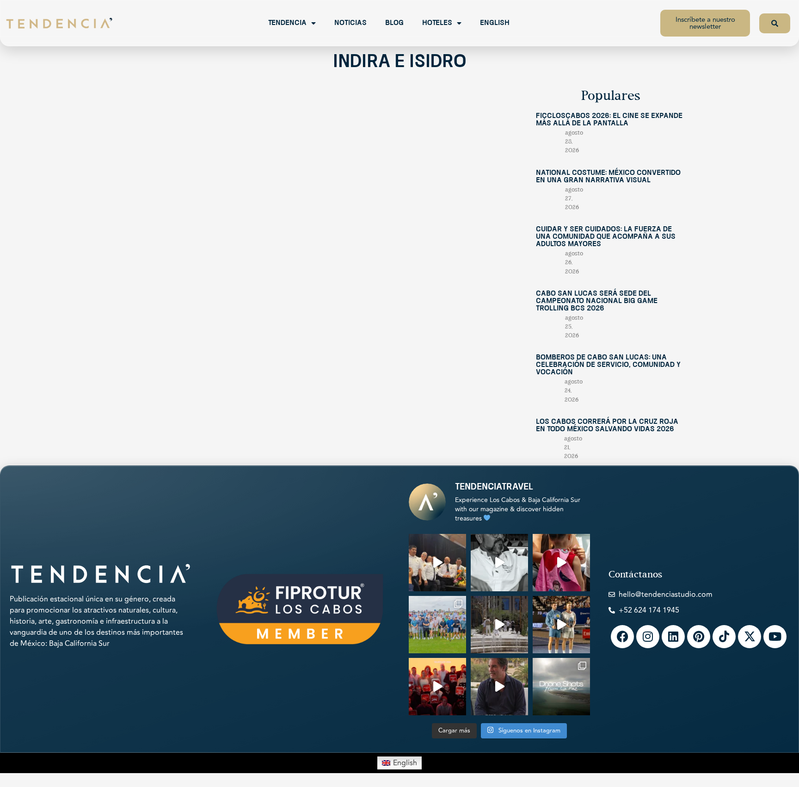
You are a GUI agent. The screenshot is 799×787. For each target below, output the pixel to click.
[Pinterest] (698, 636)
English (495, 23)
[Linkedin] (673, 636)
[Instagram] (647, 636)
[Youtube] (775, 636)
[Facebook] (622, 636)
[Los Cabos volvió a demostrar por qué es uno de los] (437, 686)
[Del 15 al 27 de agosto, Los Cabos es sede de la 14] (561, 562)
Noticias (350, 23)
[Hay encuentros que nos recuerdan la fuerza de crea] (437, 562)
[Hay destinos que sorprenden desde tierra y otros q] (561, 686)
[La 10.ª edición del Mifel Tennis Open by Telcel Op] (561, 624)
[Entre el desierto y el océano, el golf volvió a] (437, 624)
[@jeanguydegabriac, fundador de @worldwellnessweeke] (499, 686)
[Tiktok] (724, 636)
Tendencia (287, 23)
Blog (394, 23)
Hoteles (437, 23)
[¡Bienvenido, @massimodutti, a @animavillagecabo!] (499, 624)
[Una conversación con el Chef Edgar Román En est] (499, 562)
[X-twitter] (749, 636)
